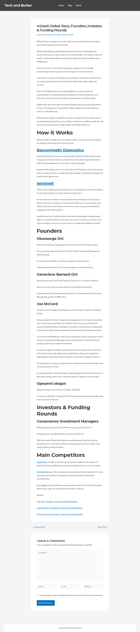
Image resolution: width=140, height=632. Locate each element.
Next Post (103, 527)
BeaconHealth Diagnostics (60, 150)
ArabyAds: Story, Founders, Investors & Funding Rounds (59, 508)
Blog (70, 5)
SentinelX (45, 183)
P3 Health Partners (45, 472)
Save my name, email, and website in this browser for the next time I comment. (71, 595)
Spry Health (41, 485)
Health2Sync (42, 462)
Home (61, 5)
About (78, 5)
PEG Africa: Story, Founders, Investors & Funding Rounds (60, 514)
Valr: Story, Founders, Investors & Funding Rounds (57, 501)
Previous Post (38, 527)
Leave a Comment (44, 35)
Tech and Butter (18, 5)
